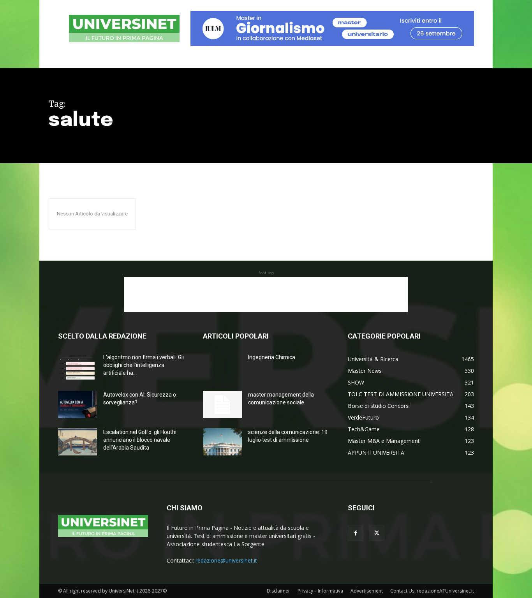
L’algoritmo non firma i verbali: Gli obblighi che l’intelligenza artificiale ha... (143, 365)
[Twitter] (376, 533)
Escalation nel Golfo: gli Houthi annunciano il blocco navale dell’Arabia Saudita (139, 440)
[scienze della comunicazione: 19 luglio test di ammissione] (222, 441)
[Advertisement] (266, 294)
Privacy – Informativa (320, 590)
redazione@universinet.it (226, 560)
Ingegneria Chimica (271, 357)
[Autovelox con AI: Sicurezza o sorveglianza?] (77, 404)
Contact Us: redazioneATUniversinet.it (432, 590)
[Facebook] (355, 533)
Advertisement (367, 590)
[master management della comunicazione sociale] (222, 404)
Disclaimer (278, 590)
